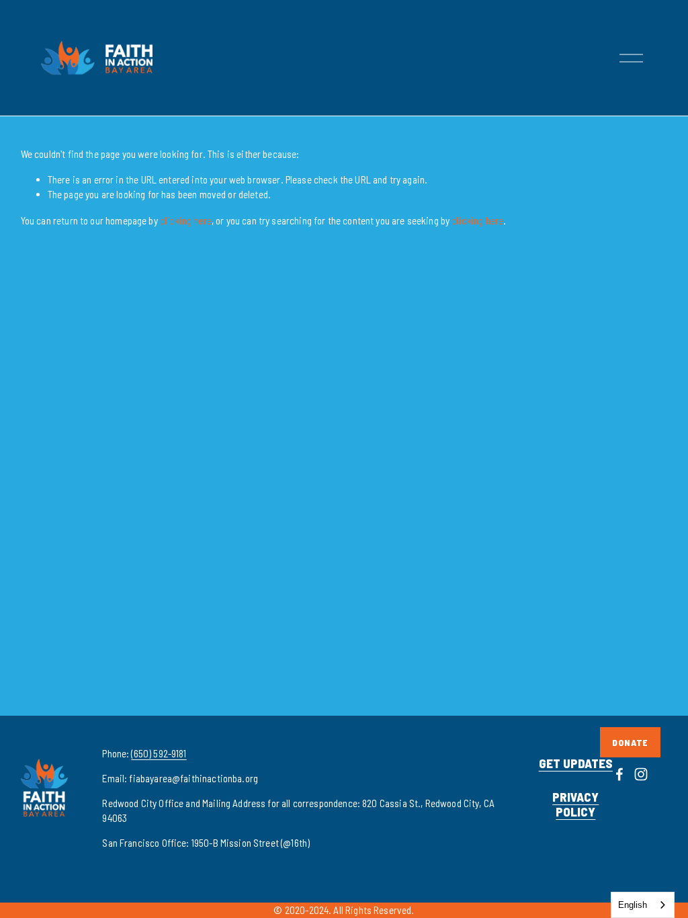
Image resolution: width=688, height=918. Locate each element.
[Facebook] (619, 774)
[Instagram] (641, 774)
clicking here (186, 220)
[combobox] (643, 905)
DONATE (630, 742)
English (632, 905)
